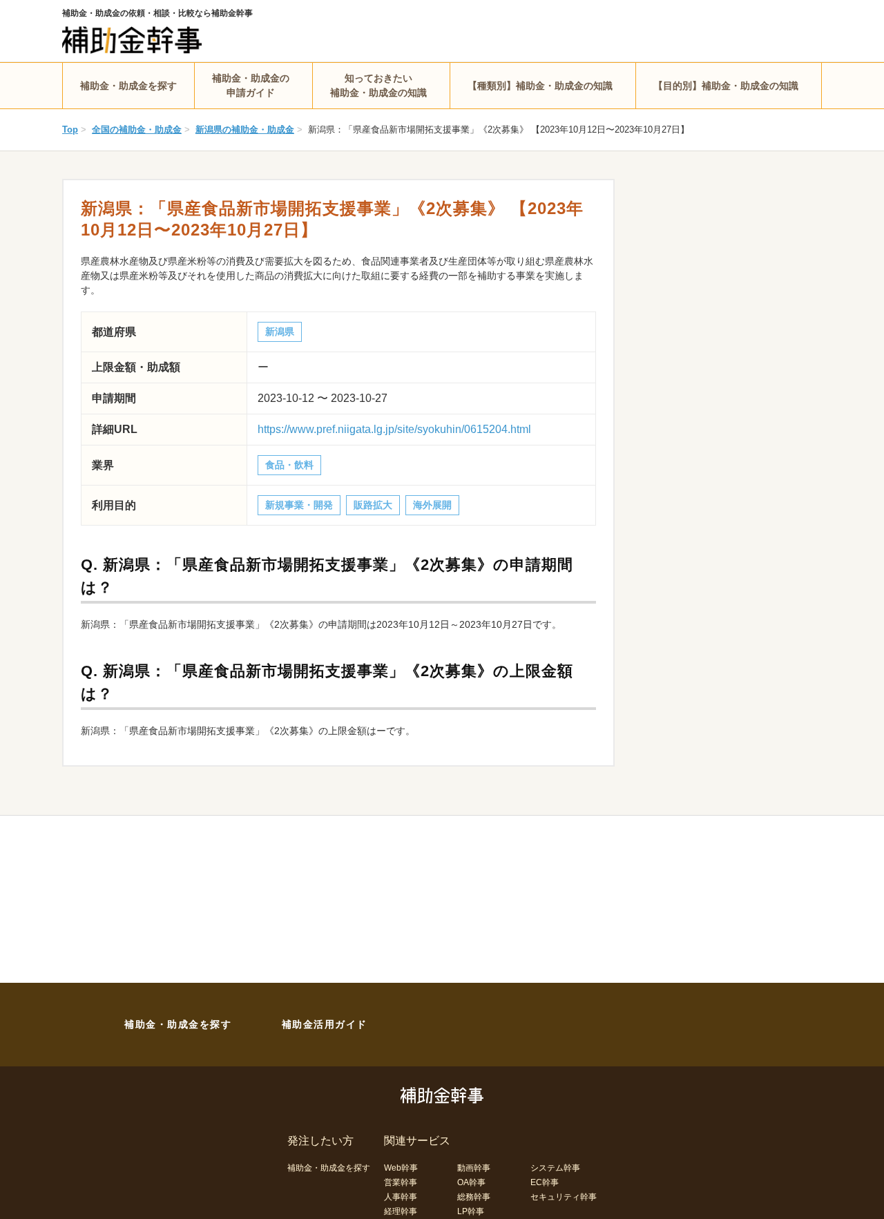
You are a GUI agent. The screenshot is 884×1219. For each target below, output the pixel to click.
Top (70, 129)
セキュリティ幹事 (563, 1197)
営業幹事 (400, 1182)
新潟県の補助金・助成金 (244, 129)
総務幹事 (473, 1197)
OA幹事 (471, 1182)
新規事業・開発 (299, 504)
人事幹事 (400, 1197)
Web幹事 (401, 1168)
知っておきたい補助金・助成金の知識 (378, 85)
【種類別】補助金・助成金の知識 (540, 85)
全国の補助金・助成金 (137, 129)
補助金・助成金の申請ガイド (250, 85)
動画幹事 (473, 1168)
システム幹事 (555, 1168)
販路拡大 (373, 504)
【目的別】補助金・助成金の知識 (725, 85)
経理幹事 (400, 1211)
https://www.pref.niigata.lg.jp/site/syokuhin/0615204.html (394, 429)
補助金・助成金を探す (128, 85)
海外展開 (432, 504)
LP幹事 (470, 1211)
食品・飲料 (289, 464)
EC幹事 (544, 1182)
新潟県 (279, 331)
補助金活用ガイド (324, 1024)
